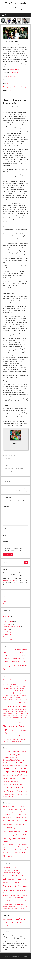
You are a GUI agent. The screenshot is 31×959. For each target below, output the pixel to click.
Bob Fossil (20, 806)
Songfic (25, 791)
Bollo (6, 809)
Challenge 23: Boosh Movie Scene (10, 908)
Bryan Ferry (15, 809)
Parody (21, 784)
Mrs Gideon (18, 831)
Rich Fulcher (22, 842)
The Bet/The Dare (13, 662)
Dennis (5, 817)
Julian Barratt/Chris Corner (8, 709)
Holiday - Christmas (9, 778)
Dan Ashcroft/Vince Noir (17, 686)
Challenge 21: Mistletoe (8, 906)
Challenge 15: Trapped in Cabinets (12, 900)
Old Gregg (21, 838)
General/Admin (7, 619)
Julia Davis (18, 824)
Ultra (16, 852)
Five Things (15, 775)
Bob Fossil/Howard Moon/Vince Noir (10, 682)
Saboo (16, 72)
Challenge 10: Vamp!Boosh (16, 898)
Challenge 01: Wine (12, 867)
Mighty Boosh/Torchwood (14, 652)
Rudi (16, 844)
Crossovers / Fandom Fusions (11, 626)
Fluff (22, 775)
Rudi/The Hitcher (24, 735)
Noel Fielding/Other (16, 730)
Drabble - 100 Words (14, 765)
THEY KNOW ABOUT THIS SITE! (9, 794)
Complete (10, 90)
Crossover (21, 762)
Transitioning (6, 796)
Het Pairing (17, 693)
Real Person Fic (7, 624)
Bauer (12, 806)
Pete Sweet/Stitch (21, 733)
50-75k (8, 925)
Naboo (12, 72)
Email (5, 535)
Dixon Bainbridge (14, 817)
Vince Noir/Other (8, 741)
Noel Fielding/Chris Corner (19, 717)
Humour (9, 80)
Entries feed (6, 598)
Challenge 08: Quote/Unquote (16, 893)
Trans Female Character (22, 794)
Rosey (10, 844)
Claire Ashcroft (9, 812)
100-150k (17, 925)
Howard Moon (18, 820)
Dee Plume (20, 814)
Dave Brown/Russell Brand (20, 688)
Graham (5, 820)
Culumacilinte (22, 44)
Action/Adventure (11, 751)
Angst (15, 755)
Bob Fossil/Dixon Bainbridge (20, 680)
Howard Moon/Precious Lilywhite (20, 699)
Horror (6, 781)
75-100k (12, 925)
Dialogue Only (6, 765)
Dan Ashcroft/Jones (12, 684)
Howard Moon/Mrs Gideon (15, 695)
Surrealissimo (7, 634)
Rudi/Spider (16, 735)
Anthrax (6, 806)
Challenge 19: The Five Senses (15, 904)
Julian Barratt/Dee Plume (11, 711)
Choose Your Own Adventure (9, 762)
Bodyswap (19, 757)
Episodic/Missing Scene (17, 772)
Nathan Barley (7, 632)
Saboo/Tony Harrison (14, 737)
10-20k (10, 922)
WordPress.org (7, 604)
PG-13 (9, 83)
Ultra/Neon (24, 739)
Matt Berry (17, 828)
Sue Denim (7, 849)
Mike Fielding (9, 831)
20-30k (17, 922)
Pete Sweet (15, 842)
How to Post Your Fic (9, 580)
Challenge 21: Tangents (20, 906)
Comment (6, 506)
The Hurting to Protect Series (15, 665)
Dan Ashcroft (19, 812)
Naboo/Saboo (12, 76)
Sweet (4, 637)
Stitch (26, 847)
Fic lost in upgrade (8, 639)
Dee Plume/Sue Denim (20, 690)
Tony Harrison (10, 852)
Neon (18, 835)
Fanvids (5, 614)
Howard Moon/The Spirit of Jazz (10, 703)
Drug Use (11, 87)
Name (5, 528)
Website (5, 541)
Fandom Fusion (7, 775)
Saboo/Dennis (6, 737)
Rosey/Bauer (7, 735)
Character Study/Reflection (14, 760)
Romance (14, 791)
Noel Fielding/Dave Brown (10, 719)
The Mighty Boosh (14, 69)
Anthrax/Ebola (8, 680)
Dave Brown (9, 814)
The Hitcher (16, 849)
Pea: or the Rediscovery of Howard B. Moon (14, 655)
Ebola (24, 817)
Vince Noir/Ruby (17, 741)
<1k (8, 94)
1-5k (15, 919)
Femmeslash (6, 629)
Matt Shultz (23, 828)
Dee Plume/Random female (9, 690)
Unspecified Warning (20, 87)
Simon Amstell (14, 847)
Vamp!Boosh (12, 796)
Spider (20, 847)
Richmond (5, 844)
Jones (12, 824)
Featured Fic (6, 616)
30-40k (23, 922)
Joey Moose (6, 824)
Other (7, 842)
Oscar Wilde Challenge (22, 908)
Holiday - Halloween (21, 778)
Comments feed (7, 601)
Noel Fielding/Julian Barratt (14, 726)
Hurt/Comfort (10, 784)
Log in (4, 596)
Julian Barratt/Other (18, 713)
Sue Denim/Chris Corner (13, 739)
